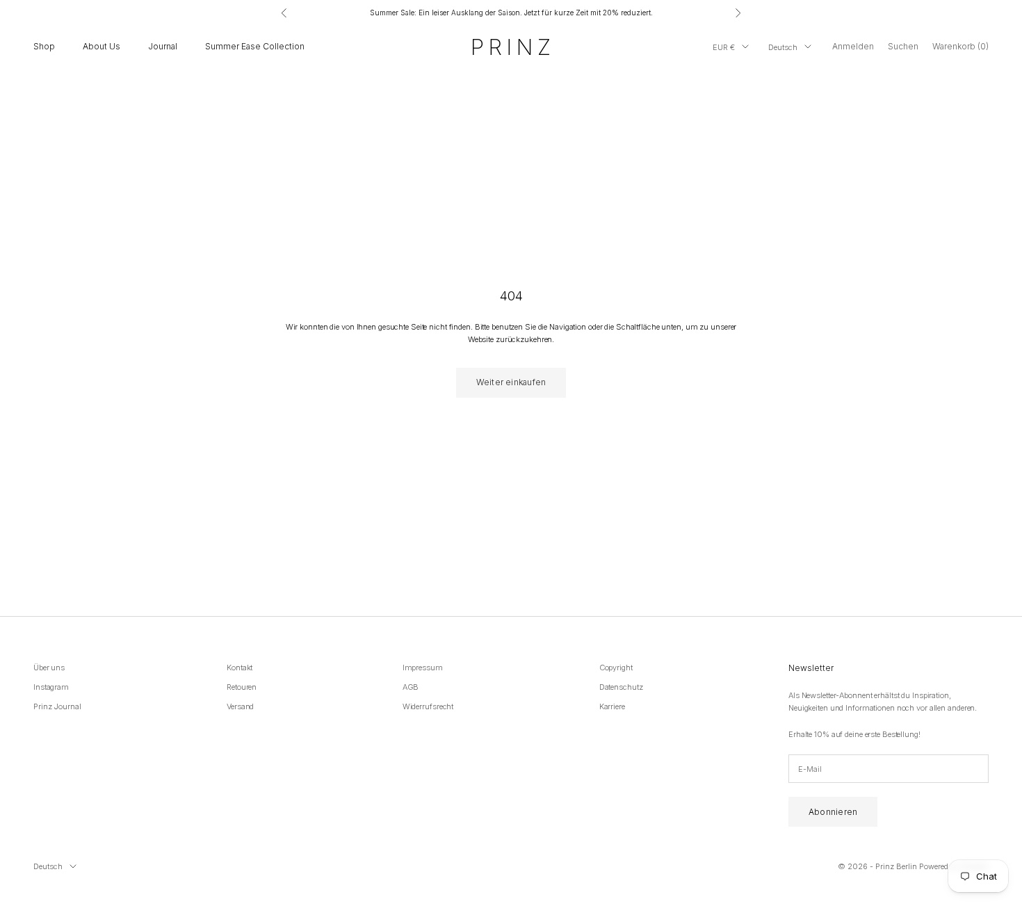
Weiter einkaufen (511, 382)
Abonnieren (833, 812)
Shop (44, 46)
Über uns (49, 667)
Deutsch (782, 46)
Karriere (612, 706)
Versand (240, 706)
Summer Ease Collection (255, 46)
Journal (162, 46)
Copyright (616, 667)
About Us (101, 46)
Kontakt (239, 667)
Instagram (51, 687)
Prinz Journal (57, 706)
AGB (411, 687)
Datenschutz (621, 687)
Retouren (242, 687)
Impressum (423, 667)
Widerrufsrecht (428, 706)
